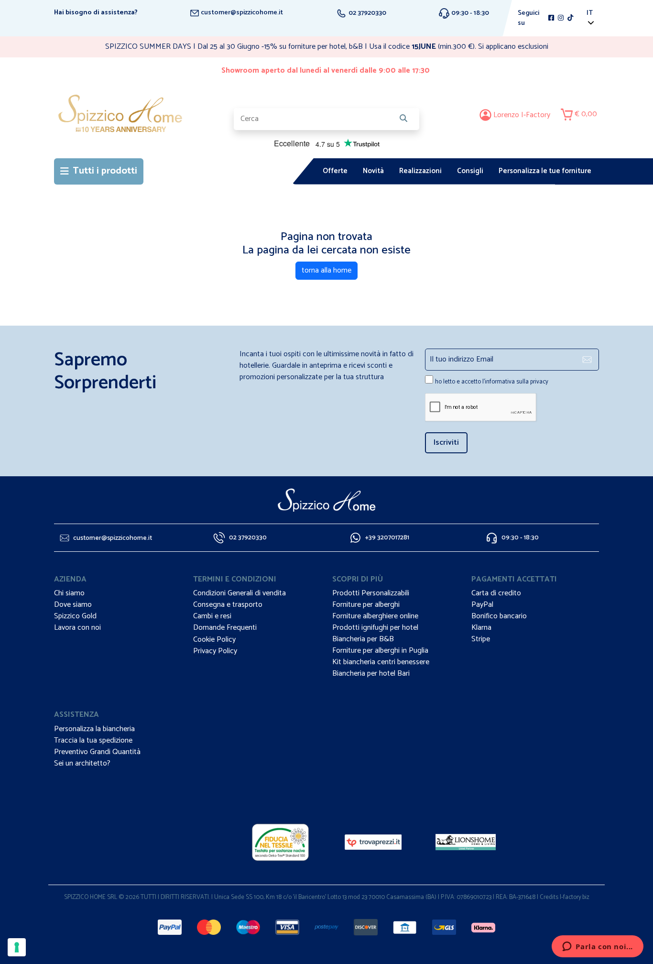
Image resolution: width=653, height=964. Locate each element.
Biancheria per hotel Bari (371, 673)
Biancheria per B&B (363, 639)
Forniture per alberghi (366, 604)
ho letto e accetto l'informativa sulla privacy (491, 381)
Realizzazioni (420, 171)
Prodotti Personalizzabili (370, 593)
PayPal (482, 604)
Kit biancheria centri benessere (380, 662)
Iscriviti (446, 442)
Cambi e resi (212, 616)
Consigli (470, 171)
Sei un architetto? (82, 763)
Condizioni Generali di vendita (239, 593)
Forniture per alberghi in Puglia (380, 650)
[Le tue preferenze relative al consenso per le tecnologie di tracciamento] (17, 947)
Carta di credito (496, 593)
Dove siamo (73, 604)
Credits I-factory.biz (564, 897)
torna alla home (326, 270)
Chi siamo (69, 593)
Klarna (481, 627)
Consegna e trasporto (227, 604)
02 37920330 (366, 13)
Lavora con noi (77, 627)
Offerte (335, 171)
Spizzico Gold (75, 616)
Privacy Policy (215, 651)
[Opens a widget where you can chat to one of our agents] (597, 947)
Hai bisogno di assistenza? (96, 12)
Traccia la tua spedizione (93, 740)
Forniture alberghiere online (375, 616)
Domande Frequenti (225, 627)
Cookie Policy (214, 640)
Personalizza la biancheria (94, 729)
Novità (373, 171)
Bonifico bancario (499, 616)
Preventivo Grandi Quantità (97, 751)
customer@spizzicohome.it (241, 12)
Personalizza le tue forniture (545, 171)
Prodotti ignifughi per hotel (375, 627)
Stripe (480, 639)
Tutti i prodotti (105, 171)
